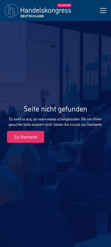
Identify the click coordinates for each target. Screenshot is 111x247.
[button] (103, 10)
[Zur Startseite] (38, 11)
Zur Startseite (25, 137)
